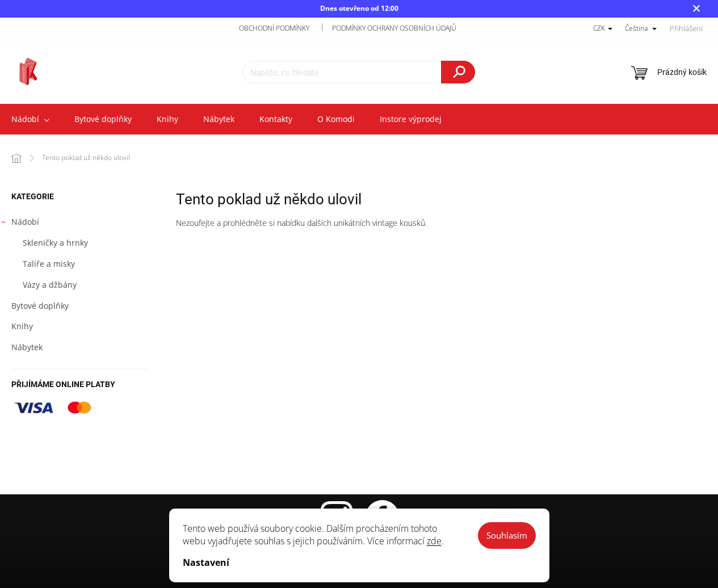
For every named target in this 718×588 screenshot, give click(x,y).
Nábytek (27, 347)
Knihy (22, 326)
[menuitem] (103, 119)
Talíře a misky (49, 263)
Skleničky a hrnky (55, 242)
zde (434, 541)
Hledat (458, 72)
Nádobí (25, 221)
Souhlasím (506, 535)
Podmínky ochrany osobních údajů (394, 28)
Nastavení (206, 562)
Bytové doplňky (40, 305)
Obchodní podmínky (274, 28)
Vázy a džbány (50, 284)
